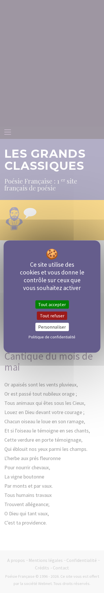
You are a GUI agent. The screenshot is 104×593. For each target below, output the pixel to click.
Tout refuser (52, 315)
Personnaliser (52, 327)
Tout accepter (52, 304)
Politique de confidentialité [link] (52, 337)
